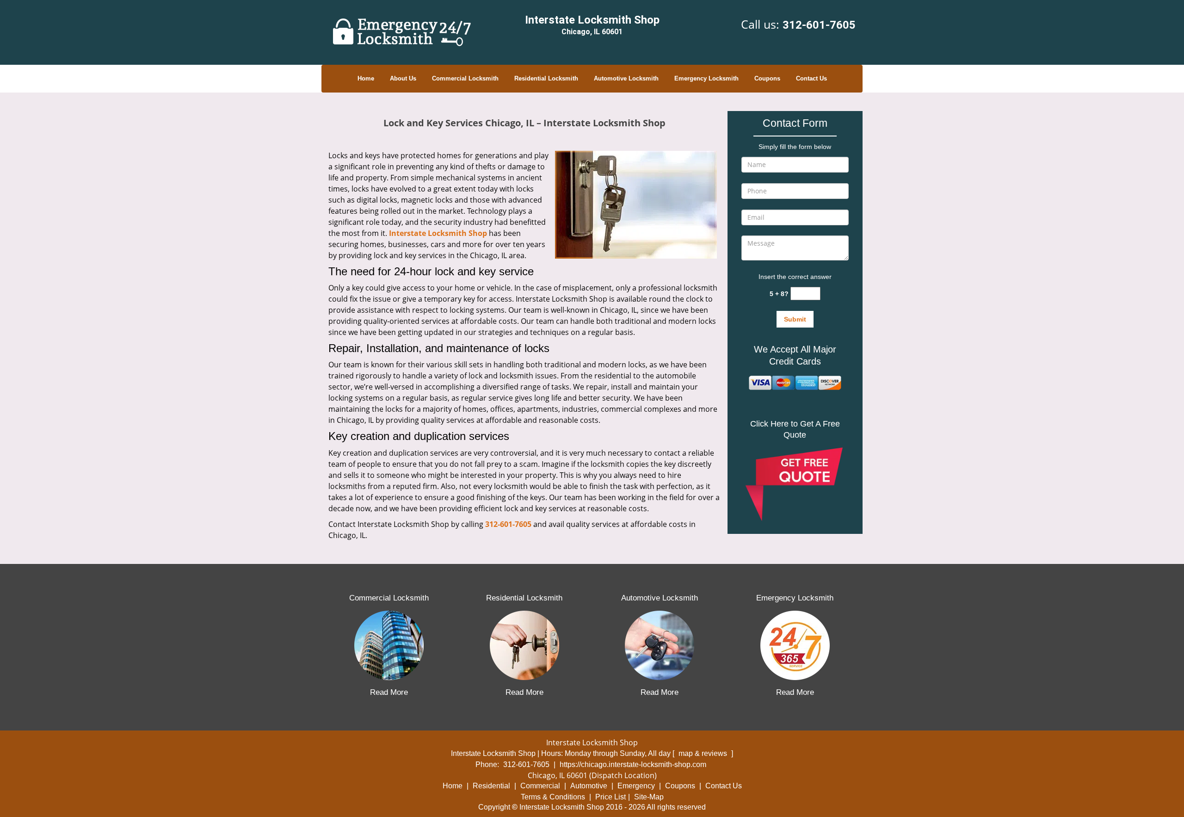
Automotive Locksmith (626, 78)
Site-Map (649, 797)
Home (366, 78)
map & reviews (703, 753)
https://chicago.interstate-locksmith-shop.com (633, 764)
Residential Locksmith (546, 78)
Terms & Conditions (553, 797)
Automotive (588, 786)
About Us (403, 78)
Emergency (636, 786)
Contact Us (811, 78)
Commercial (540, 786)
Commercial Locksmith (465, 78)
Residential (491, 786)
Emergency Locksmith (706, 78)
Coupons (767, 78)
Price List (610, 797)
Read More (389, 692)
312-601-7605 (819, 25)
